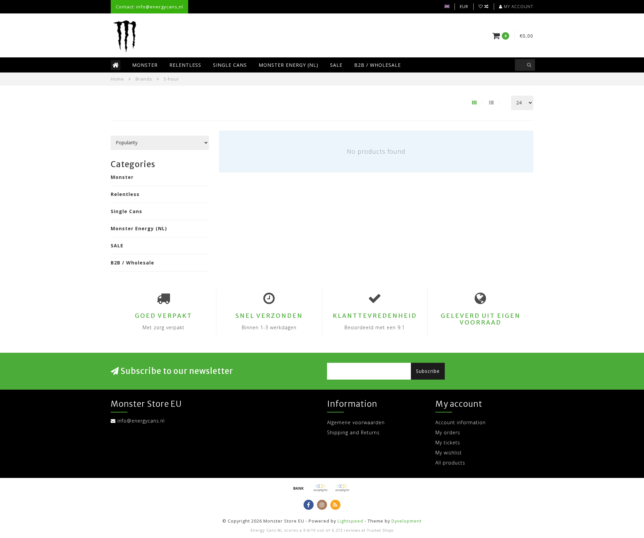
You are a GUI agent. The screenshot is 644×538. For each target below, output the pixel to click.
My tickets (447, 442)
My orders (447, 432)
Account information (460, 422)
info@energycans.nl (141, 421)
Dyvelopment (406, 521)
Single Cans (230, 65)
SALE (336, 65)
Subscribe (428, 371)
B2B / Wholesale (377, 65)
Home (117, 79)
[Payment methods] (298, 488)
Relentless (185, 65)
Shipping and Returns (353, 432)
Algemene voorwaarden (356, 422)
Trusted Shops (380, 530)
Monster (145, 65)
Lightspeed (350, 521)
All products (450, 462)
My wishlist (448, 452)
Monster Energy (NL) (288, 65)
